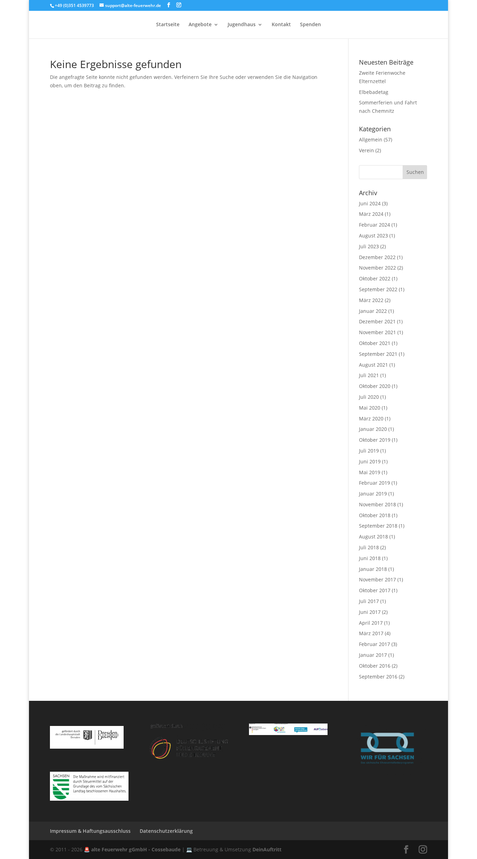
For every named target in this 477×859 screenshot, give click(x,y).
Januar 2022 (373, 311)
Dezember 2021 (377, 321)
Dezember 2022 (377, 257)
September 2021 (378, 354)
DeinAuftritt (266, 849)
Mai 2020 (369, 407)
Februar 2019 (374, 482)
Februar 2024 (374, 224)
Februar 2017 (374, 644)
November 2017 (377, 579)
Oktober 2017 (374, 590)
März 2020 (371, 418)
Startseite (167, 25)
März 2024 (371, 214)
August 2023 (373, 235)
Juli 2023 (369, 246)
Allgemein (370, 139)
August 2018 (373, 536)
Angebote (200, 25)
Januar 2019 (373, 493)
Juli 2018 (369, 547)
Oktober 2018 (374, 515)
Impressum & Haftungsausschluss (90, 831)
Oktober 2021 (374, 343)
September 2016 (378, 676)
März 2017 (371, 633)
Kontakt (281, 25)
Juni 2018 (370, 558)
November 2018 (377, 504)
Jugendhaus (242, 25)
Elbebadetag (373, 92)
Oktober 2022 (374, 278)
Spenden (310, 25)
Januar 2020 (373, 429)
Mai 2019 (369, 472)
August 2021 (373, 364)
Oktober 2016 (374, 665)
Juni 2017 (370, 612)
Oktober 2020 (374, 386)
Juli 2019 (369, 450)
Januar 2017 (373, 655)
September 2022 (378, 289)
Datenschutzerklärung (166, 831)
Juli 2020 (369, 397)
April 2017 (371, 622)
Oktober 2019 (374, 439)
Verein (366, 150)
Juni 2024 (370, 203)
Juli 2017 (369, 601)
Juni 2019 (370, 461)
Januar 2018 (373, 569)
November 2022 (377, 267)
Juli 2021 (369, 375)
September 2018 (378, 525)
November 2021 (377, 332)
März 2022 (371, 300)
